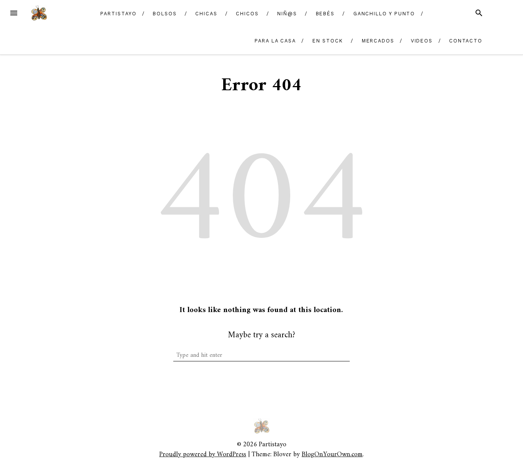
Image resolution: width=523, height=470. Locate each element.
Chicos (247, 13)
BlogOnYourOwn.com (332, 454)
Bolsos (165, 13)
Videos (422, 41)
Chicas (206, 13)
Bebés (325, 13)
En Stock (327, 41)
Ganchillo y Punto (384, 13)
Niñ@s (287, 13)
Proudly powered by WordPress (202, 454)
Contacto (465, 41)
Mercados (378, 41)
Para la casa (275, 41)
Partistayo (118, 13)
